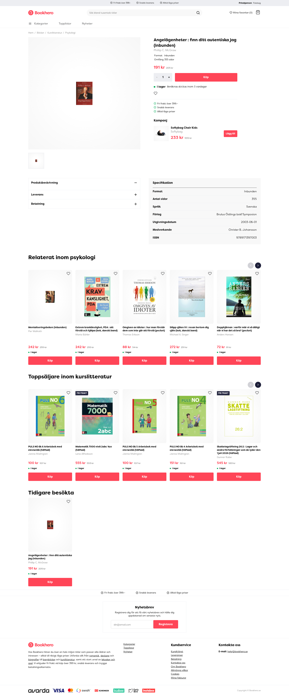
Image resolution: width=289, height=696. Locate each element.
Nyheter (127, 651)
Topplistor (128, 647)
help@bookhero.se (237, 651)
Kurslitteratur (54, 32)
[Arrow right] (258, 265)
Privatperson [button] (245, 3)
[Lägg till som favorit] (155, 93)
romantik (94, 655)
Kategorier (129, 644)
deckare (105, 655)
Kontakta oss (178, 662)
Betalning (176, 658)
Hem (30, 32)
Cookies (175, 673)
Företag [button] (257, 3)
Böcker (40, 32)
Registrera (166, 624)
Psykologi (70, 32)
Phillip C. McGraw (165, 50)
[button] (258, 12)
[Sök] (198, 12)
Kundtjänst (177, 651)
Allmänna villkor (179, 670)
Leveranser (177, 655)
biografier (33, 659)
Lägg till (230, 133)
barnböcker (49, 659)
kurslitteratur (68, 659)
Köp (206, 77)
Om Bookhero (178, 666)
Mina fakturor (178, 677)
